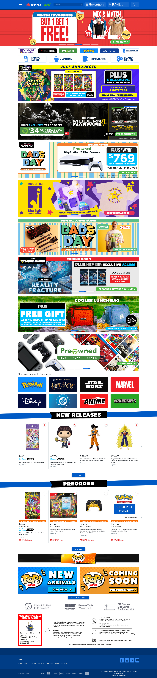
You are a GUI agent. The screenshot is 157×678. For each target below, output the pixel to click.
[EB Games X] (132, 660)
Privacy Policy (22, 663)
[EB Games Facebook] (122, 660)
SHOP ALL (78, 475)
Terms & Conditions (37, 663)
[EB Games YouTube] (137, 660)
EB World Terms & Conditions (57, 663)
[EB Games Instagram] (127, 660)
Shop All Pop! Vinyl (78, 597)
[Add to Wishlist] (44, 425)
